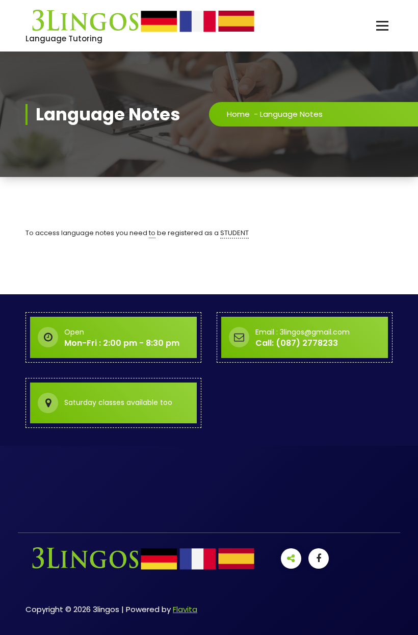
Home (238, 114)
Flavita (185, 609)
